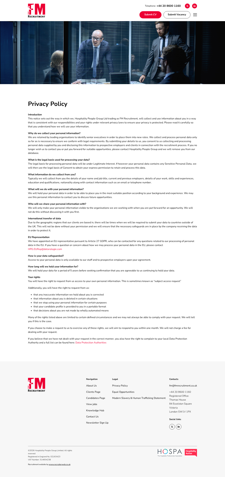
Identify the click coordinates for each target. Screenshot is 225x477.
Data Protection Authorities (90, 342)
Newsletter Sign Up (97, 422)
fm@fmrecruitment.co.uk (183, 385)
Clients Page (93, 392)
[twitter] (187, 6)
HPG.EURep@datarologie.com (45, 249)
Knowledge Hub (95, 410)
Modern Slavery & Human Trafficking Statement (139, 398)
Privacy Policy (120, 385)
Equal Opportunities (123, 392)
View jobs (91, 404)
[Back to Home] (40, 10)
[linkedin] (195, 6)
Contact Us (92, 416)
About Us (91, 385)
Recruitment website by (49, 464)
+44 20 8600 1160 (169, 6)
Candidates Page (95, 398)
